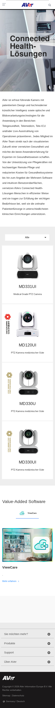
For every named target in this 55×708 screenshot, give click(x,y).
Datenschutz (18, 695)
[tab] (27, 513)
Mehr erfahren (9, 581)
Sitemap (6, 695)
